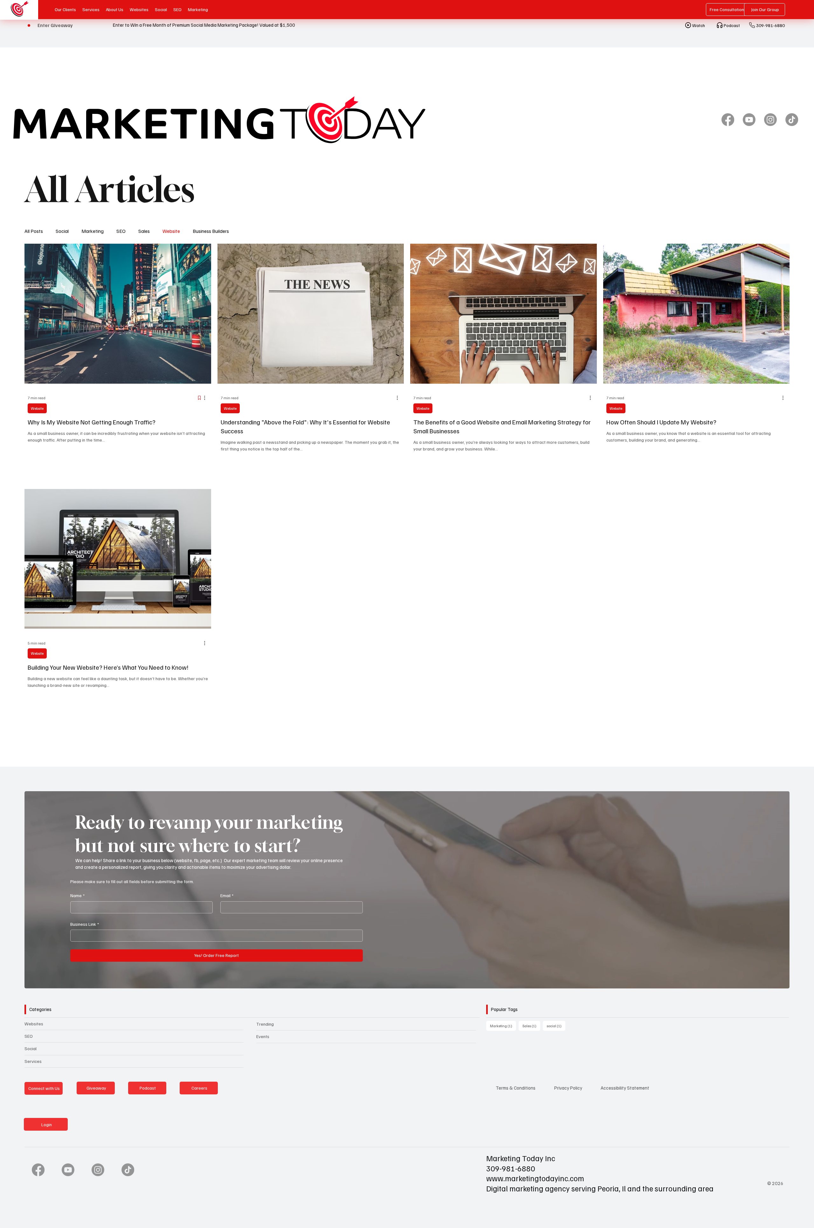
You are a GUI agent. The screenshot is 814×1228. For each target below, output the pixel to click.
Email (226, 895)
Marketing (92, 231)
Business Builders (211, 231)
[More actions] (207, 398)
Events (262, 1036)
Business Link (84, 924)
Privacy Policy (568, 1088)
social (556, 1025)
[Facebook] (727, 119)
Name (77, 895)
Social (62, 231)
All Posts (33, 231)
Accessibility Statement (625, 1088)
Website (171, 231)
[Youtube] (749, 119)
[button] (778, 981)
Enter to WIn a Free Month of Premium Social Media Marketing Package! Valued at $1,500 (204, 25)
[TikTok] (791, 119)
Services (33, 1061)
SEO (121, 231)
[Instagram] (770, 119)
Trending (265, 1024)
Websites (33, 1023)
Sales (144, 231)
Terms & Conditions (515, 1088)
